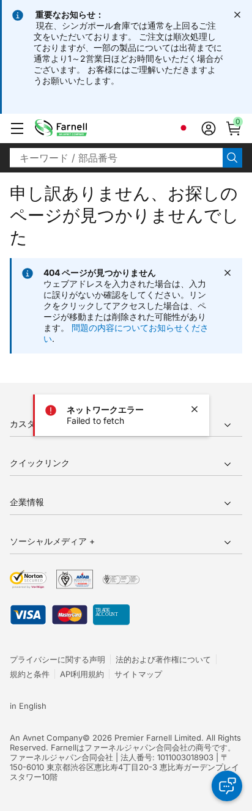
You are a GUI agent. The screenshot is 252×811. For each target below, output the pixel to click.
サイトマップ (138, 674)
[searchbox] (116, 158)
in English (28, 706)
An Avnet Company (46, 737)
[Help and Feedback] (227, 786)
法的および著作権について (163, 659)
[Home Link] (79, 128)
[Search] (232, 158)
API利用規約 (82, 674)
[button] (17, 128)
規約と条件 (30, 674)
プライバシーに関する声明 (57, 659)
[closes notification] (237, 14)
